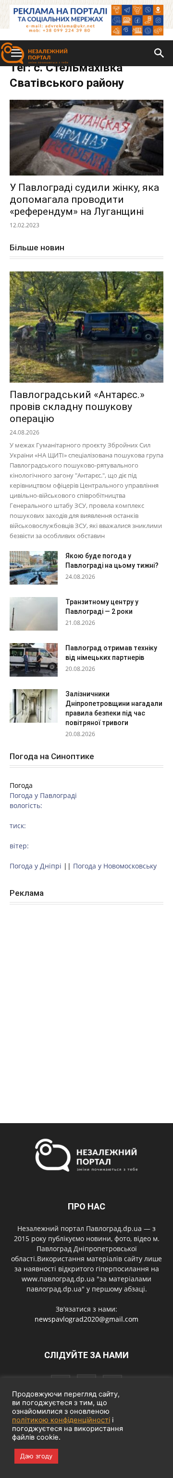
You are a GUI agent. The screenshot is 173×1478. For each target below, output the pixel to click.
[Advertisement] (86, 1003)
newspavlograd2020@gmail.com (86, 1319)
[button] (159, 53)
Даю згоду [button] (36, 1456)
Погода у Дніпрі (36, 865)
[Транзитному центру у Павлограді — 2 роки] (34, 614)
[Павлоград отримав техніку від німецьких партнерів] (34, 660)
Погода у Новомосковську (115, 865)
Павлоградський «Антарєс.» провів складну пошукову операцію (77, 406)
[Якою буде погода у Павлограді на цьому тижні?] (34, 568)
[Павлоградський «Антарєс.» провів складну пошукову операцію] (86, 327)
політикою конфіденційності (61, 1420)
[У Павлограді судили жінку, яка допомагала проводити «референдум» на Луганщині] (86, 138)
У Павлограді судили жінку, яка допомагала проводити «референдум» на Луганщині (84, 199)
